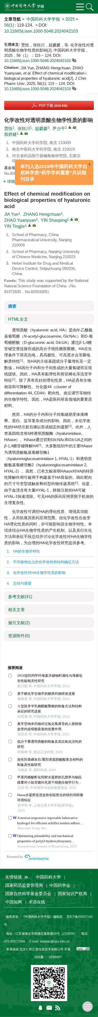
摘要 (12, 306)
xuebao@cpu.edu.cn (55, 941)
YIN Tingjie (14, 226)
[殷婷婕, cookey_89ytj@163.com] (21, 133)
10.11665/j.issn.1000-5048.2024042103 (41, 31)
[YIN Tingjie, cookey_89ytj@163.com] (29, 225)
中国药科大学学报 (43, 19)
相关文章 (16, 609)
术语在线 (36, 902)
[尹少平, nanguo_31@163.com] (69, 127)
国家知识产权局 (72, 893)
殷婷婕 (10, 134)
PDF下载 (53, 105)
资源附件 (19, 636)
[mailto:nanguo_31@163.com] (74, 127)
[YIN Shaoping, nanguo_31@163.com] (71, 219)
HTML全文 (18, 319)
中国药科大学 (48, 877)
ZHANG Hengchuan (42, 214)
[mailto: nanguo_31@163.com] (76, 219)
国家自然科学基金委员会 (28, 893)
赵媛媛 (41, 128)
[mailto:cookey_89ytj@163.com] (26, 133)
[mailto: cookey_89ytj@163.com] (34, 225)
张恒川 (24, 128)
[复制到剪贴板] (74, 60)
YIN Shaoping (54, 220)
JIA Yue (11, 214)
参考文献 (20, 596)
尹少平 (59, 128)
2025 (70, 19)
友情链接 (14, 877)
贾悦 (8, 128)
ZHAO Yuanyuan (20, 220)
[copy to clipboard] (74, 88)
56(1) (9, 25)
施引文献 (19, 623)
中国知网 (13, 902)
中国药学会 (59, 885)
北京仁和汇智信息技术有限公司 (42, 949)
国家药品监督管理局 (24, 885)
